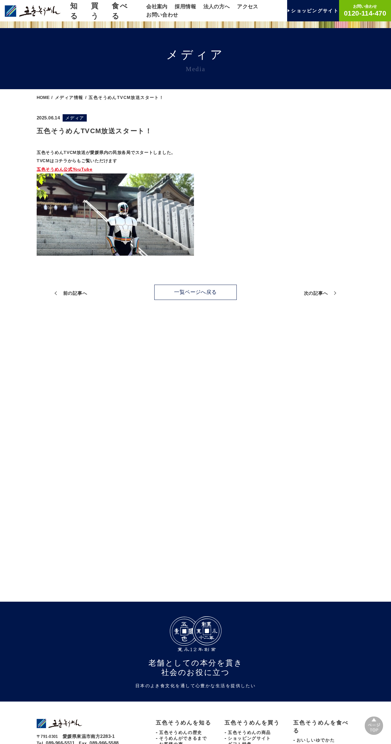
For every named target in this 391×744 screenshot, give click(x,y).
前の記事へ (75, 293)
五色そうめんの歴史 (180, 732)
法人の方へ (216, 6)
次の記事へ (316, 293)
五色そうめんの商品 (249, 732)
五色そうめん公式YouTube (65, 169)
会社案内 (157, 6)
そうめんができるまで (183, 738)
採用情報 (185, 6)
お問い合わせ (162, 15)
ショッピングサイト (249, 738)
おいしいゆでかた (316, 740)
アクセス (247, 6)
